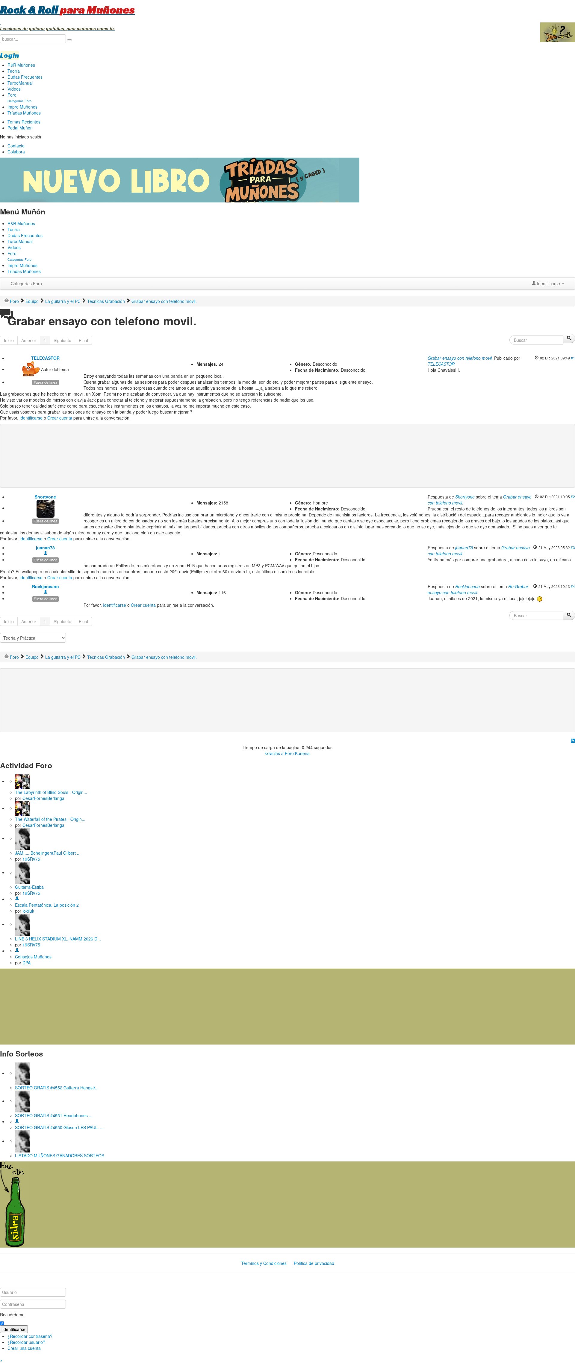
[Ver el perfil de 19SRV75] (22, 838)
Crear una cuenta (24, 1348)
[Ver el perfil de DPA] (17, 951)
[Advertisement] (124, 446)
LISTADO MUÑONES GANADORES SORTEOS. (60, 1155)
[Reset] (69, 40)
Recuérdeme (12, 1315)
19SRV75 (31, 859)
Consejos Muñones (33, 957)
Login (9, 55)
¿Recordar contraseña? (29, 1336)
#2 (573, 496)
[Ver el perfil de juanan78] (45, 554)
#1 (573, 357)
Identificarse (31, 418)
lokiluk (28, 911)
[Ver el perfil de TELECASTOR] (31, 369)
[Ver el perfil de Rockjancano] (45, 592)
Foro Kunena (297, 753)
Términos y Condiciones (264, 1263)
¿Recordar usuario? (26, 1342)
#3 (573, 547)
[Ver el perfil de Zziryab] (17, 1121)
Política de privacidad (314, 1263)
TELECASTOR (45, 358)
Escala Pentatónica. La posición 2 (47, 905)
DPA (26, 963)
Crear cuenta (59, 418)
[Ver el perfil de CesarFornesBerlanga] (22, 781)
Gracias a (274, 753)
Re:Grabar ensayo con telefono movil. (478, 589)
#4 (573, 586)
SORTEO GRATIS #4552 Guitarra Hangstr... (57, 1088)
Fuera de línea (46, 382)
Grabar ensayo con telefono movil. (460, 358)
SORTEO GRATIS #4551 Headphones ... (54, 1115)
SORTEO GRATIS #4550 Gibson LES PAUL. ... (59, 1127)
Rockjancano (45, 586)
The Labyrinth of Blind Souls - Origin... (51, 792)
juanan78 (45, 548)
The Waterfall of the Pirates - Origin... (50, 819)
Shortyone (45, 497)
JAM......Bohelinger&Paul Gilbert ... (48, 853)
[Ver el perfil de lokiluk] (17, 899)
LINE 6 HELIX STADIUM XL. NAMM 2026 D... (58, 939)
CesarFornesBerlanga (43, 798)
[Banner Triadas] (179, 179)
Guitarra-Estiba (29, 887)
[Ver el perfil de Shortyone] (46, 508)
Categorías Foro (26, 283)
